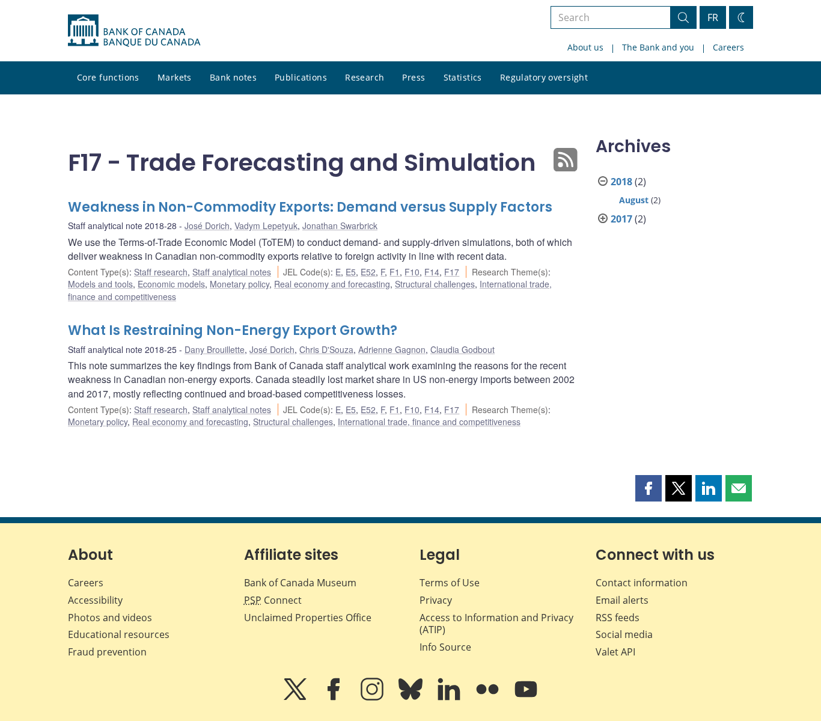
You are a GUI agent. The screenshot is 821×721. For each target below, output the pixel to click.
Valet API (615, 651)
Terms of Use (450, 582)
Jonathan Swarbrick (339, 225)
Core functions (108, 77)
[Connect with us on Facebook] (335, 697)
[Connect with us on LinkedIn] (450, 697)
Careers (728, 47)
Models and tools (100, 284)
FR (712, 17)
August (634, 200)
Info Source (445, 647)
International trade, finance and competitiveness (429, 422)
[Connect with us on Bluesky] (411, 697)
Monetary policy (239, 284)
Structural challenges (435, 284)
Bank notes (233, 77)
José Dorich (207, 225)
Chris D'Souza (326, 349)
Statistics (463, 77)
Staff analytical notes (231, 272)
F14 (431, 272)
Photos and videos (110, 617)
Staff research (161, 272)
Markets (174, 77)
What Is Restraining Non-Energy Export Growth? (232, 330)
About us (585, 47)
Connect (273, 600)
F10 (412, 272)
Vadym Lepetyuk (266, 225)
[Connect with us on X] (296, 697)
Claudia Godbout (462, 349)
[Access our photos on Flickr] (488, 697)
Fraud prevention (107, 651)
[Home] (134, 30)
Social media (624, 634)
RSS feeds (617, 617)
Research (364, 77)
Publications (301, 77)
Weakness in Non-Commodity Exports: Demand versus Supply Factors (310, 207)
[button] (648, 488)
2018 (621, 181)
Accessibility (95, 600)
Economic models (171, 284)
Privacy (436, 600)
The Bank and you (658, 47)
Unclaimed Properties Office (307, 617)
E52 (368, 272)
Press (413, 77)
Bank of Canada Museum (300, 582)
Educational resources (118, 634)
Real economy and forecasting (332, 284)
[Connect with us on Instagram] (373, 697)
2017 (621, 219)
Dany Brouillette (215, 349)
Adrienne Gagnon (392, 349)
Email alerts (622, 600)
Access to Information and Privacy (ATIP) (496, 624)
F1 (394, 272)
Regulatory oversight (544, 77)
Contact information (642, 582)
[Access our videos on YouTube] (526, 697)
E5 (351, 272)
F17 (451, 272)
